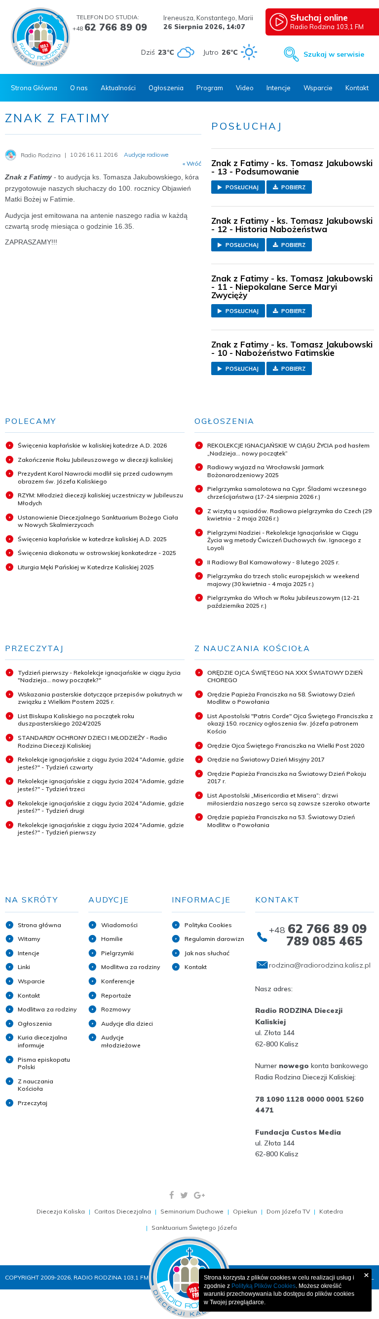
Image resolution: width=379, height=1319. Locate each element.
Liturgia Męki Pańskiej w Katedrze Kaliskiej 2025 (86, 567)
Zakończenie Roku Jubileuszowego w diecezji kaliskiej (95, 459)
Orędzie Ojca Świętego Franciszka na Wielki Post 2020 (285, 745)
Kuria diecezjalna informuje (42, 1041)
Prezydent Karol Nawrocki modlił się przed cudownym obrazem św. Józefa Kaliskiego (95, 477)
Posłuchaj (241, 187)
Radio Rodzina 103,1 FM (327, 21)
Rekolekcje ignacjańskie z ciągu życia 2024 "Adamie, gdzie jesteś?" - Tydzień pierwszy (101, 828)
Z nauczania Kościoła (35, 1085)
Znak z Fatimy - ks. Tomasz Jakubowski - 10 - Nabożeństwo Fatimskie (292, 348)
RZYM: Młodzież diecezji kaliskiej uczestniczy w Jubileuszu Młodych (100, 499)
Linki (24, 967)
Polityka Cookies (208, 925)
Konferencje (118, 981)
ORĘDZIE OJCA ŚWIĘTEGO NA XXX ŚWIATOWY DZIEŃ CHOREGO (285, 676)
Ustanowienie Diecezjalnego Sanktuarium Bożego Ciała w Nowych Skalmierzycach (98, 521)
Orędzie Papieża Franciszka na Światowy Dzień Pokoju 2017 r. (286, 777)
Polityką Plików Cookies (263, 1286)
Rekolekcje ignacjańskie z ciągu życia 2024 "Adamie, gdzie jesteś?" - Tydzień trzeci (101, 785)
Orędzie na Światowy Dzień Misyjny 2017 (266, 759)
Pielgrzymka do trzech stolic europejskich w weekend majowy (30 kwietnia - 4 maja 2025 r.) (283, 580)
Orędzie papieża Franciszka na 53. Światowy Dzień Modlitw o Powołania (281, 821)
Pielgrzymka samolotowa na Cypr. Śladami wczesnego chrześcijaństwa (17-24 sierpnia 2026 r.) (287, 492)
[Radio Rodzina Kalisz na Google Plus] (199, 1195)
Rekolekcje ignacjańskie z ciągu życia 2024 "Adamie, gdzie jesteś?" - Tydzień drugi (101, 807)
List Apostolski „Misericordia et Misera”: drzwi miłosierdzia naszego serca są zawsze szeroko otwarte (288, 799)
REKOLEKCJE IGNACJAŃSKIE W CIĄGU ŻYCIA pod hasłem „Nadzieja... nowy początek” (288, 449)
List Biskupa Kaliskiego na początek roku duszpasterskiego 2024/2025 (76, 720)
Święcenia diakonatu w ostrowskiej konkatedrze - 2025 (97, 552)
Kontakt (357, 88)
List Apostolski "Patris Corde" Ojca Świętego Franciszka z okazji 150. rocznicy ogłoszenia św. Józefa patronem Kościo (290, 723)
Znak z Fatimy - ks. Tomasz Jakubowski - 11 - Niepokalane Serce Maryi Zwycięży (292, 286)
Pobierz (292, 187)
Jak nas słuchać (207, 953)
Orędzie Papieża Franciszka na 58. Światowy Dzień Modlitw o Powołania (281, 698)
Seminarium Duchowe (192, 1211)
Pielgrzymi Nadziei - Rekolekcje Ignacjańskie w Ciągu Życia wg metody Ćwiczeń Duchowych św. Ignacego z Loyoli (284, 540)
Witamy (29, 938)
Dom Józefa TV (288, 1211)
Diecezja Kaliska (61, 1211)
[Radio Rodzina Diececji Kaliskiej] (40, 37)
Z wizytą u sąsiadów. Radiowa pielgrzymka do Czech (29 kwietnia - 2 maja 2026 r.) (289, 514)
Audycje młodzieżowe (121, 1041)
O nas (79, 88)
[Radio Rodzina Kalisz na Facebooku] (171, 1195)
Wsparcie (318, 88)
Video (245, 88)
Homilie (112, 938)
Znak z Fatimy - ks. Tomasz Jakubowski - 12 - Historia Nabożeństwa (292, 224)
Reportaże (116, 995)
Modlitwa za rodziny (47, 1009)
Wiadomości (119, 925)
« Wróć (192, 164)
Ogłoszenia (166, 88)
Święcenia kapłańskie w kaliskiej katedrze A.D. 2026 (92, 445)
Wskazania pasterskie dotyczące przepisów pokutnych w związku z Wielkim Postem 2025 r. (100, 698)
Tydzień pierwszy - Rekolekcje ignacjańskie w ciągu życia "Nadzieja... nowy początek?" (99, 676)
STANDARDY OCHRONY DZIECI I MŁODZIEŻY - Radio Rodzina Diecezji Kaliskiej (92, 741)
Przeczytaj (32, 1103)
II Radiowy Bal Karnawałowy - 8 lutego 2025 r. (273, 562)
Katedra (331, 1211)
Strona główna (39, 925)
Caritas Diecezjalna (122, 1211)
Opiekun (245, 1211)
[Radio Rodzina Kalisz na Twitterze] (184, 1195)
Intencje (278, 88)
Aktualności (118, 88)
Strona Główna (34, 88)
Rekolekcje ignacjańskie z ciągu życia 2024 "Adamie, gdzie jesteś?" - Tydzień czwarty (101, 763)
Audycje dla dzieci (127, 1023)
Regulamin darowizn (214, 938)
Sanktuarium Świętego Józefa (194, 1227)
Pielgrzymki (117, 953)
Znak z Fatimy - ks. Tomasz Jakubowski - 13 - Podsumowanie (292, 167)
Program (209, 88)
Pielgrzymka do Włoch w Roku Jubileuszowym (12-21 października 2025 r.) (283, 601)
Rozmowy (115, 1009)
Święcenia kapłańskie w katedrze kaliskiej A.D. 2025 (92, 539)
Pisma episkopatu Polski (44, 1063)
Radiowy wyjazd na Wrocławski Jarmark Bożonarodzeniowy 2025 (265, 471)
